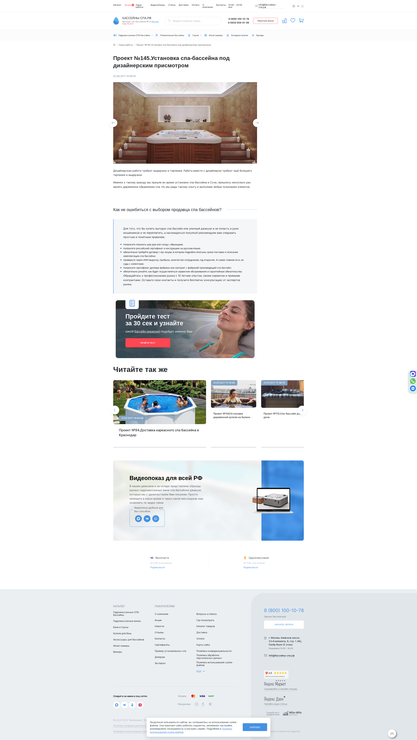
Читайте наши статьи (275, 704)
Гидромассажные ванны (127, 621)
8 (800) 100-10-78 (239, 18)
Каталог (117, 5)
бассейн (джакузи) (147, 331)
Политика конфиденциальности (213, 651)
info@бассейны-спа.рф (267, 5)
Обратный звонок (265, 21)
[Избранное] (292, 20)
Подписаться (157, 567)
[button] (113, 123)
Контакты (221, 5)
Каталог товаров (205, 626)
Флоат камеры (121, 645)
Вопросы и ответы (206, 614)
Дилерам (160, 657)
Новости (159, 626)
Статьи (171, 5)
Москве (155, 22)
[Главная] (114, 45)
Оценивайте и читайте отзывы (280, 689)
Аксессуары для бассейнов (128, 639)
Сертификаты (162, 645)
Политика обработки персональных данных (209, 656)
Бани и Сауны (121, 627)
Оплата (195, 5)
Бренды (117, 652)
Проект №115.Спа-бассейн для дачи (282, 415)
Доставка (183, 5)
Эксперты (160, 663)
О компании (207, 6)
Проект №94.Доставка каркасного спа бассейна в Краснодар (159, 432)
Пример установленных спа (170, 651)
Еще (198, 671)
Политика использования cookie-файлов (214, 663)
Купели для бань (122, 633)
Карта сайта (203, 645)
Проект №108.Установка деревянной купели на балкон (231, 415)
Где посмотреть (205, 620)
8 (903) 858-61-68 (238, 22)
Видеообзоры (158, 5)
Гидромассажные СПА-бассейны (126, 613)
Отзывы (159, 632)
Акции (128, 5)
